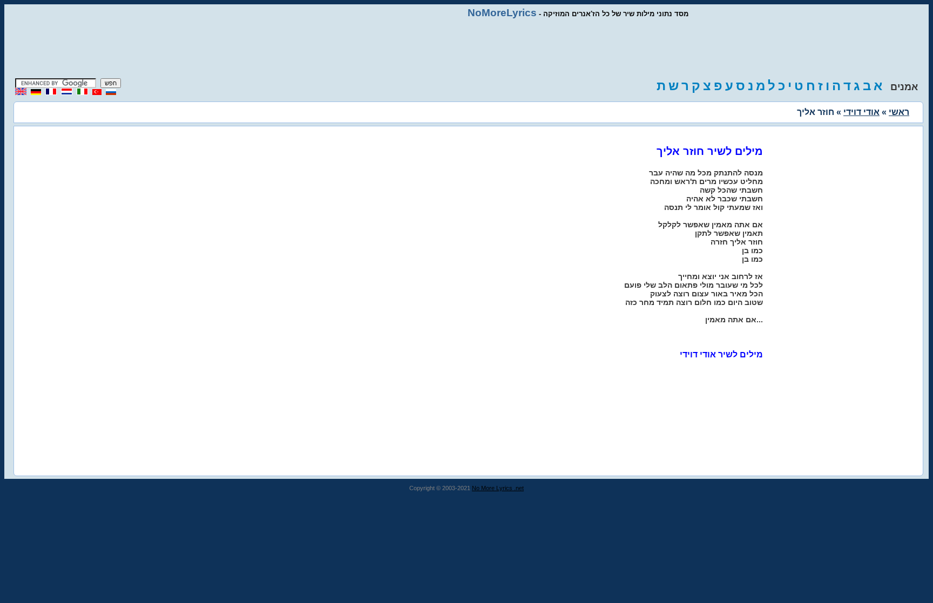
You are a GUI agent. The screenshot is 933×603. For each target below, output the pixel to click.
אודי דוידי (861, 112)
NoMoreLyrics (502, 12)
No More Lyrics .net (498, 488)
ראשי (899, 112)
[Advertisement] (466, 48)
